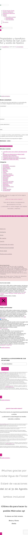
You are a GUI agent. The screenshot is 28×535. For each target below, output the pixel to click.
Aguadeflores (5, 46)
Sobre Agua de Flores (8, 186)
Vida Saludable (9, 19)
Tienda (5, 15)
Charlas (4, 172)
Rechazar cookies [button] (13, 293)
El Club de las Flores (8, 10)
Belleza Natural (6, 168)
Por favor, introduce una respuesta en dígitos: (11, 138)
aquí (25, 292)
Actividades (6, 164)
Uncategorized (6, 190)
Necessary (4, 319)
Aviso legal (3, 250)
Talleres (5, 188)
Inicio (1, 235)
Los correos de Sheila (8, 181)
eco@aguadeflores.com (9, 443)
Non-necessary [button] (4, 328)
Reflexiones (5, 184)
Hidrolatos (5, 180)
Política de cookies (6, 254)
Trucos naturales (7, 189)
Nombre (2, 119)
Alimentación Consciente (9, 166)
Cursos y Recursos (8, 12)
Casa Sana (5, 171)
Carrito (2, 241)
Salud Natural (6, 185)
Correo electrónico (5, 124)
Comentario (3, 106)
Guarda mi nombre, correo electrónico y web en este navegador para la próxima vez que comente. (14, 135)
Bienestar (5, 170)
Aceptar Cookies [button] (4, 293)
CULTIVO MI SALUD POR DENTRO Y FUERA (13, 216)
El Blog (5, 14)
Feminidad (5, 179)
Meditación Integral (7, 182)
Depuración (5, 177)
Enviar (5, 369)
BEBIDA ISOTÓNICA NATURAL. (11, 159)
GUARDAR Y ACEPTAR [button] (6, 345)
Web (1, 129)
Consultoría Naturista (9, 13)
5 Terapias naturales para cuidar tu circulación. (14, 158)
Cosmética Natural (7, 173)
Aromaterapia (9, 18)
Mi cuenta (5, 22)
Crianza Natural (6, 176)
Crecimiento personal (8, 175)
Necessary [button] (2, 318)
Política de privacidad (7, 247)
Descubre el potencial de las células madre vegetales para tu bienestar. (13, 155)
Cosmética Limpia (10, 17)
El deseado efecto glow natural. (11, 156)
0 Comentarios (19, 46)
